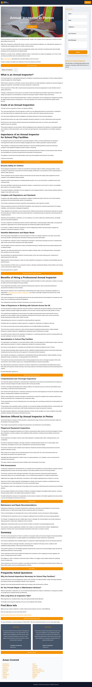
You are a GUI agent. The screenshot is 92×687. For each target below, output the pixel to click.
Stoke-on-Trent (36, 672)
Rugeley (5, 676)
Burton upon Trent (37, 669)
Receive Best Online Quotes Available (32, 273)
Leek (33, 677)
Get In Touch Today (32, 65)
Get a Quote (31, 26)
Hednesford (6, 669)
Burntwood (5, 670)
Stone (33, 663)
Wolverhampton (5, 615)
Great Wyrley (6, 665)
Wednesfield (19, 615)
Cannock (5, 667)
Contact (88, 2)
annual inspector (7, 58)
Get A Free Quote (32, 652)
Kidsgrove (35, 674)
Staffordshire (6, 674)
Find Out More (31, 501)
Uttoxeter (34, 667)
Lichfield (5, 677)
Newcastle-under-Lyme (38, 670)
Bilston (30, 615)
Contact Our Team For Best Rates (32, 162)
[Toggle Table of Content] (14, 70)
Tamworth (34, 665)
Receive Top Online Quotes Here (32, 375)
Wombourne (12, 615)
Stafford (5, 672)
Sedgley (25, 615)
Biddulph (34, 676)
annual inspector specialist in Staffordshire (18, 292)
